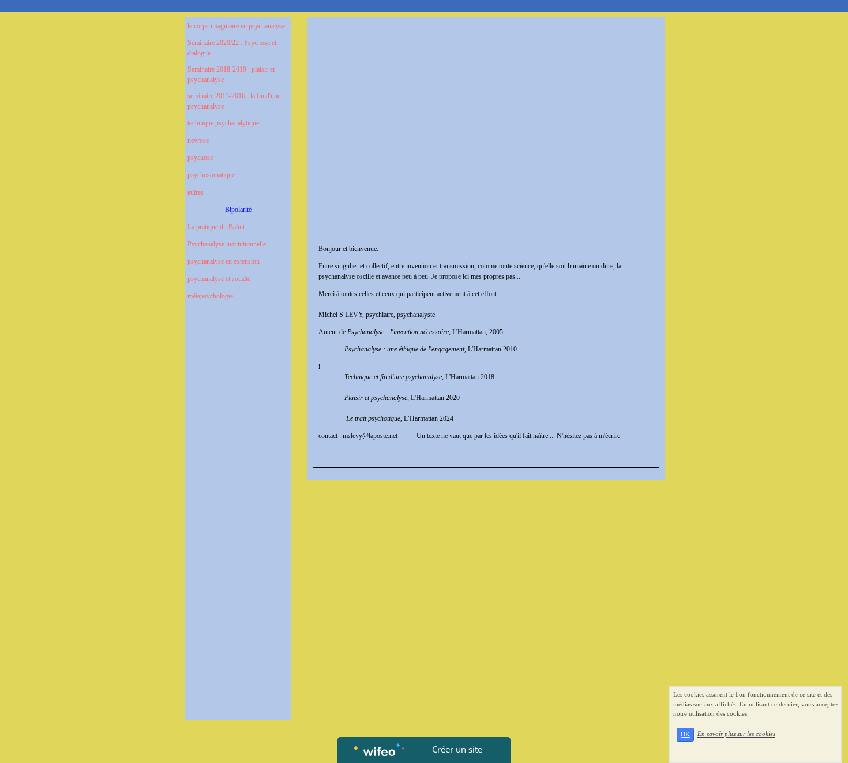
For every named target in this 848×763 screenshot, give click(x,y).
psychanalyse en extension (223, 261)
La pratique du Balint (216, 227)
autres (195, 192)
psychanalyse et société (218, 279)
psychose (200, 158)
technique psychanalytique (223, 123)
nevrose (198, 140)
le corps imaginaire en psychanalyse (236, 26)
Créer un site (457, 749)
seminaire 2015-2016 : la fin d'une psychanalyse (233, 101)
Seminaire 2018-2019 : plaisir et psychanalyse (231, 74)
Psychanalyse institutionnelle (226, 244)
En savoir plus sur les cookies (736, 734)
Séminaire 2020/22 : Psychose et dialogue (231, 48)
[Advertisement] (238, 541)
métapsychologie (210, 296)
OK (685, 734)
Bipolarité (238, 209)
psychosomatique (211, 175)
